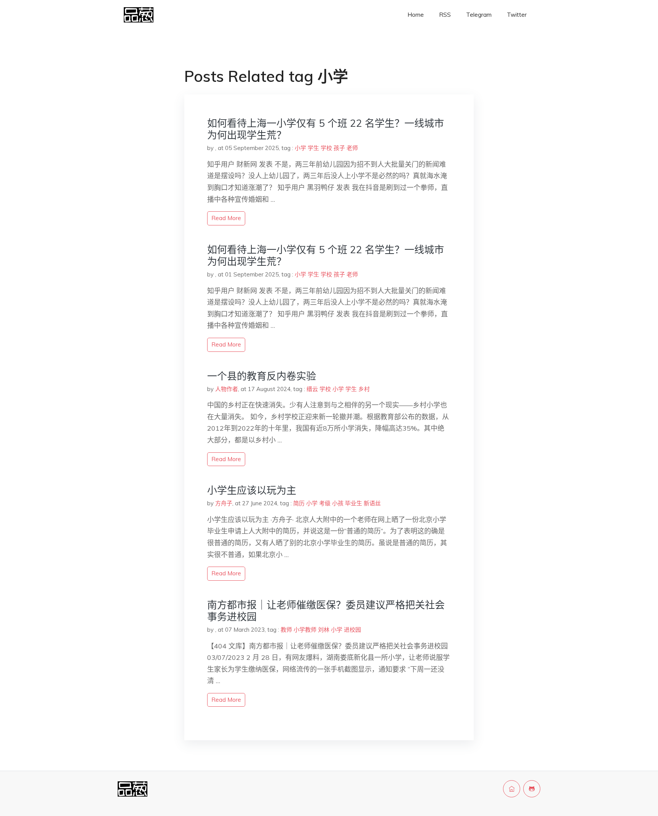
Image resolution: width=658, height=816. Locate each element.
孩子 (339, 148)
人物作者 (226, 389)
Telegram (479, 14)
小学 (300, 148)
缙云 (312, 389)
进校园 (352, 629)
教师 (286, 629)
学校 (326, 148)
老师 (352, 148)
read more (226, 218)
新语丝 (372, 503)
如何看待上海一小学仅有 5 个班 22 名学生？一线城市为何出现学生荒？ (325, 129)
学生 (313, 148)
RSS (445, 14)
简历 (299, 503)
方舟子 (223, 503)
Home (415, 14)
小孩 (337, 503)
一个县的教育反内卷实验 (261, 376)
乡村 (364, 389)
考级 (325, 503)
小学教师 (305, 629)
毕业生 (353, 503)
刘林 (323, 629)
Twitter (517, 14)
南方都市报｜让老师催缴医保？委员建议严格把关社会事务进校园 (326, 611)
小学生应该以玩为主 (251, 490)
